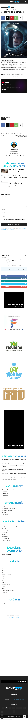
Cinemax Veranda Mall (7, 510)
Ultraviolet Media (6, 540)
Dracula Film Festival (6, 554)
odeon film (12, 118)
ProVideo (4, 534)
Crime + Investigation (6, 574)
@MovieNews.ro (14, 617)
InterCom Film (5, 532)
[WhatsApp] (16, 18)
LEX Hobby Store (5, 607)
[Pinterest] (12, 18)
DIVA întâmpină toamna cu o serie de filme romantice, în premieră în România (20, 135)
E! (2, 580)
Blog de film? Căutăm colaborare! (9, 489)
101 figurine (4, 603)
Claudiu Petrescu (6, 14)
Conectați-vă (23, 278)
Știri (9, 7)
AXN (3, 566)
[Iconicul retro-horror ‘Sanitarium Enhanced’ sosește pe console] (4, 171)
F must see (4, 491)
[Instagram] (7, 155)
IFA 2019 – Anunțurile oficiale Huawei (7, 134)
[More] (20, 18)
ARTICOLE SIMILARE (14, 163)
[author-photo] (14, 147)
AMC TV (3, 565)
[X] (8, 18)
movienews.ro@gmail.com (18, 699)
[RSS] (10, 708)
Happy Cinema (5, 514)
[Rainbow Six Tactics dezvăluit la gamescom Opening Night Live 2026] (4, 177)
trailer (20, 118)
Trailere (12, 7)
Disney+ (4, 576)
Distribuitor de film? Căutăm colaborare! (11, 526)
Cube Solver (4, 469)
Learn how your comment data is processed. (13, 229)
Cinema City (4, 506)
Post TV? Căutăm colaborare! (8, 590)
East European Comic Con (7, 605)
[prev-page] (2, 190)
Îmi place (24, 275)
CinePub (4, 525)
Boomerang (4, 568)
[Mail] (10, 155)
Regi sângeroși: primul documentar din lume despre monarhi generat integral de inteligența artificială (13, 465)
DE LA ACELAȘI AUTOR (14, 166)
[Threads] (24, 155)
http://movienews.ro (14, 151)
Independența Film (6, 530)
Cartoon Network (5, 570)
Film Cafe (4, 582)
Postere (10, 4)
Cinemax (4, 572)
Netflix (3, 588)
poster (17, 118)
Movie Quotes (5, 495)
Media (6, 4)
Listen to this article (8, 60)
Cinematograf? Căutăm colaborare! (9, 508)
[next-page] (4, 190)
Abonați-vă (23, 286)
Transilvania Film (6, 538)
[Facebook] (3, 18)
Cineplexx (4, 512)
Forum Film (4, 528)
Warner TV (4, 592)
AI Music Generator (6, 459)
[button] (2, 2)
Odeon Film (8, 117)
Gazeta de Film (5, 493)
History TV (4, 586)
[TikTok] (13, 155)
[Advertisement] (14, 106)
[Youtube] (21, 155)
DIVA (3, 578)
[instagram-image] (7, 627)
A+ (2, 712)
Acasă (2, 4)
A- (2, 718)
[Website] (18, 155)
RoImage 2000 (5, 536)
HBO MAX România (6, 584)
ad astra (7, 118)
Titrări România (5, 608)
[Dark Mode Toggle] (24, 716)
